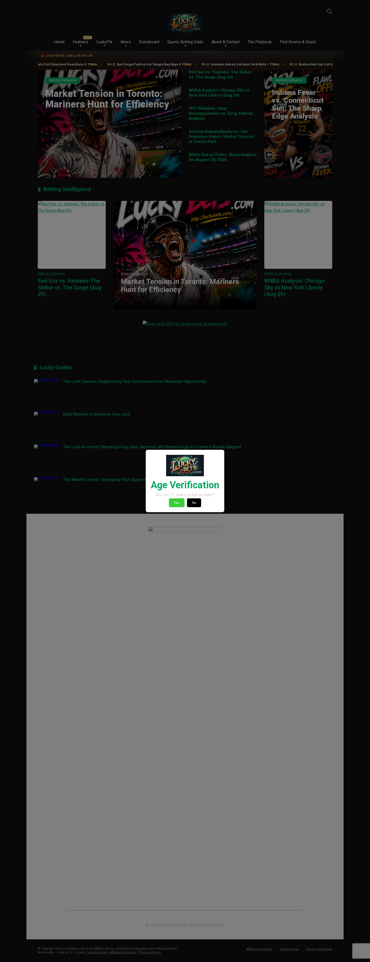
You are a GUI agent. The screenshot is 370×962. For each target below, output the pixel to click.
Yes (176, 503)
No (194, 503)
